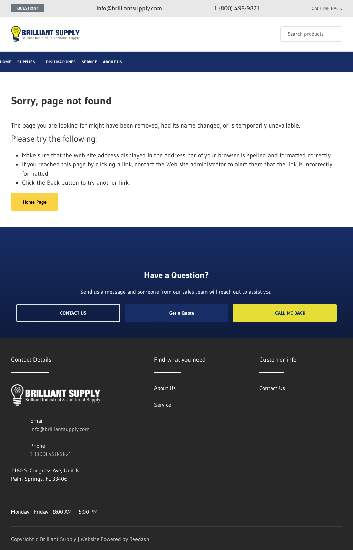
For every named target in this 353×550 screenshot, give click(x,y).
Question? (27, 8)
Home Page (35, 202)
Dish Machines (61, 61)
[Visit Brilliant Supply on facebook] (29, 495)
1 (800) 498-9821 (50, 453)
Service (90, 61)
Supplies (26, 61)
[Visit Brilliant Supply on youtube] (14, 495)
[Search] (332, 34)
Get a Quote (181, 313)
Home (5, 61)
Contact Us (73, 313)
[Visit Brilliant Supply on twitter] (43, 495)
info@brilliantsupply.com (60, 429)
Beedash (139, 539)
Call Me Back (290, 313)
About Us (112, 61)
